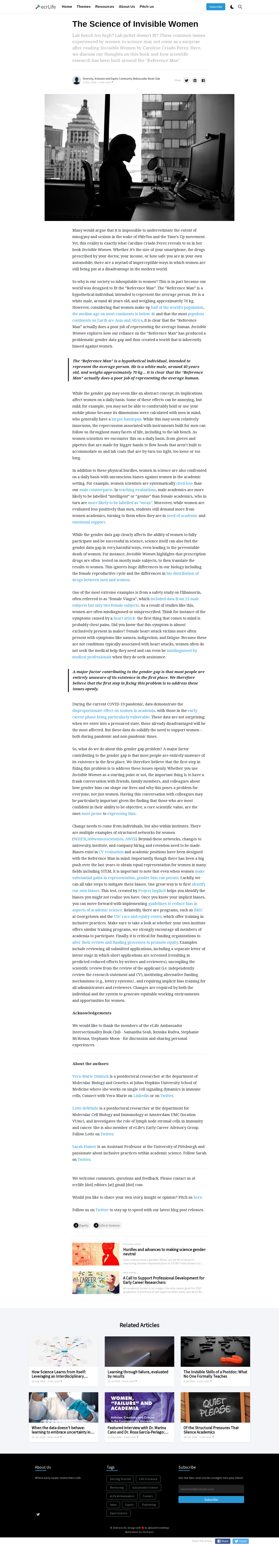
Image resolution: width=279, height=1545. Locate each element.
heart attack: (124, 618)
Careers (148, 1496)
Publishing (149, 1504)
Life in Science (109, 1225)
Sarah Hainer (84, 1146)
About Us (127, 7)
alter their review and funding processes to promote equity (125, 942)
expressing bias (121, 813)
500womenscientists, (106, 838)
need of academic (182, 515)
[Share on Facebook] (203, 80)
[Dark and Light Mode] (232, 6)
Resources (104, 7)
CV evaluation (111, 851)
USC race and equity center (138, 916)
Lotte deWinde (85, 1108)
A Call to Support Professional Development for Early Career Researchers (163, 1280)
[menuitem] (67, 6)
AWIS (130, 838)
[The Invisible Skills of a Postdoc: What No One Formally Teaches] (215, 1361)
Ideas (113, 1504)
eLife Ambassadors (122, 1496)
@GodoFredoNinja (158, 1527)
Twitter (166, 1095)
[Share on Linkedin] (195, 80)
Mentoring (117, 1487)
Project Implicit (152, 890)
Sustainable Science (145, 1487)
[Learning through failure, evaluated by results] (139, 1361)
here (198, 1197)
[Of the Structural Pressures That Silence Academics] (215, 1417)
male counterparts (96, 489)
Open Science (118, 1513)
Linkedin (141, 1095)
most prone (92, 813)
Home (67, 7)
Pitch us (147, 7)
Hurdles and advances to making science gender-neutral (164, 1251)
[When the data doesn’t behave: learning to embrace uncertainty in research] (63, 1417)
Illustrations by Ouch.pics (139, 1532)
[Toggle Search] (240, 6)
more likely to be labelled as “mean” (120, 502)
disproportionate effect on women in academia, (114, 710)
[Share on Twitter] (186, 80)
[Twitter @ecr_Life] (38, 1514)
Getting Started (120, 1479)
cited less (184, 483)
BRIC (198, 910)
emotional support (88, 522)
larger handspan (126, 419)
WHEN (80, 838)
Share (224, 1541)
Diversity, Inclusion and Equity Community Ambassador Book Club (121, 78)
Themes (84, 7)
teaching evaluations (137, 489)
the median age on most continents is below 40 (113, 313)
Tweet (242, 1541)
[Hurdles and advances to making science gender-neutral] (139, 1254)
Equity (83, 1225)
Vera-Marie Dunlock (90, 1076)
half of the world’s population (177, 307)
